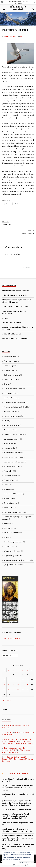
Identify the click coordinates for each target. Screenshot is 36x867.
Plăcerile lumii (9, 471)
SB (21, 36)
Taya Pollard (8, 732)
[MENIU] (4, 9)
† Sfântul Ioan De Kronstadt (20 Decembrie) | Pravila (14, 758)
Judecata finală (9, 430)
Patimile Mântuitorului (12, 466)
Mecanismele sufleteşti (12, 453)
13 (4, 684)
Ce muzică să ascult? (11, 379)
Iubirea (6, 421)
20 (4, 689)
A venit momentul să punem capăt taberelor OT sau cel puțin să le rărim (17, 830)
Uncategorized (9, 546)
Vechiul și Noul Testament (11, 334)
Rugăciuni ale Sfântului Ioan (13, 494)
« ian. (3, 700)
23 (18, 689)
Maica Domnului (9, 444)
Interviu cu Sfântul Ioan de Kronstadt (15, 291)
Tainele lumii (8, 528)
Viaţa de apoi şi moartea (12, 556)
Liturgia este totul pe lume (11, 638)
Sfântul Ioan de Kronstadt (18, 8)
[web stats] (4, 710)
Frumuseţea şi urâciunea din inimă (15, 407)
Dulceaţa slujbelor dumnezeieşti (15, 402)
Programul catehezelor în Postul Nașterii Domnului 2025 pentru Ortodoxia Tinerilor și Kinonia (15, 816)
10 (22, 679)
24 (22, 689)
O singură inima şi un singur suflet (14, 295)
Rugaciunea (8, 489)
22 (13, 689)
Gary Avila (8, 726)
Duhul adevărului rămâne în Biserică (15, 307)
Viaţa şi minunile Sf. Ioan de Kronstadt (17, 560)
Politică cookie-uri (15, 859)
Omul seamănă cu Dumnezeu (14, 462)
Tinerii (6, 537)
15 (13, 684)
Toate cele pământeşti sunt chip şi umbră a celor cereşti (17, 328)
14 (9, 684)
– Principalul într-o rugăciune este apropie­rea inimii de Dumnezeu (17, 742)
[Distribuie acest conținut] (2, 773)
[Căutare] (31, 9)
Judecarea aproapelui (11, 425)
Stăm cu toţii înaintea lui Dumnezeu (15, 338)
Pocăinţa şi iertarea (10, 476)
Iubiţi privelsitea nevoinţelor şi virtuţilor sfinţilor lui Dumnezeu (16, 301)
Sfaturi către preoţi (10, 503)
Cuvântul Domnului (10, 398)
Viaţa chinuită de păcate (12, 551)
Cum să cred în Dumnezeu (13, 389)
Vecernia (5, 318)
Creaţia (6, 384)
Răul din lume (8, 498)
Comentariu (26, 267)
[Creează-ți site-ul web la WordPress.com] (18, 2)
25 (27, 689)
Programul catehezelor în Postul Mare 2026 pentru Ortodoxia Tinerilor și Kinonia (18, 788)
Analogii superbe (10, 357)
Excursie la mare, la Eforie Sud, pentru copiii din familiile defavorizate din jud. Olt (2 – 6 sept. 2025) (18, 838)
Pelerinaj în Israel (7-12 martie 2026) (16, 809)
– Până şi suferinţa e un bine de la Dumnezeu (17, 751)
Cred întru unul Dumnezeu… (12, 322)
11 (27, 679)
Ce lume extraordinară (12, 375)
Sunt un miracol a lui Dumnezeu (14, 512)
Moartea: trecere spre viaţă (13, 457)
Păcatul (6, 485)
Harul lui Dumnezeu (10, 411)
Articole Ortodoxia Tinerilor (16, 773)
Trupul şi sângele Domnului (13, 542)
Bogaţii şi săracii (9, 370)
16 (18, 684)
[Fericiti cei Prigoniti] (10, 623)
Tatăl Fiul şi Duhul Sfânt (12, 533)
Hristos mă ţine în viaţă (12, 416)
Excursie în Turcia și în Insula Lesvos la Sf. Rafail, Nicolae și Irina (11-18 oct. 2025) (18, 846)
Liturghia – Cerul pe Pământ (13, 434)
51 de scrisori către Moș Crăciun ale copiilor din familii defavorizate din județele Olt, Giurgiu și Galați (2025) (16, 803)
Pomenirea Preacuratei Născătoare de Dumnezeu (14, 312)
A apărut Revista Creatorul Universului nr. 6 (18, 795)
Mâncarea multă (9, 448)
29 (13, 694)
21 (9, 689)
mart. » (8, 700)
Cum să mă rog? (9, 393)
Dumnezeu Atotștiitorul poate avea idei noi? (17, 824)
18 (27, 684)
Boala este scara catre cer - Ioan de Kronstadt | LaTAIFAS (15, 749)
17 (22, 684)
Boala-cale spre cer (10, 366)
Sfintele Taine (8, 508)
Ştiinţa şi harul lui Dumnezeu (13, 565)
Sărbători (7, 524)
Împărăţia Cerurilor (10, 361)
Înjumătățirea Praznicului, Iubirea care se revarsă (18, 780)
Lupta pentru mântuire (11, 439)
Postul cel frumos (10, 480)
